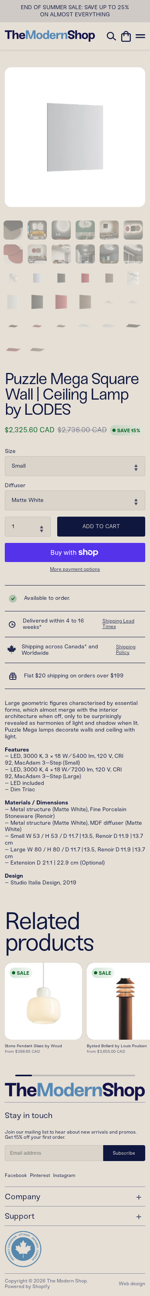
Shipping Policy (126, 649)
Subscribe (124, 1153)
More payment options (75, 569)
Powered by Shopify (27, 1286)
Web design (132, 1283)
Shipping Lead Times (118, 623)
